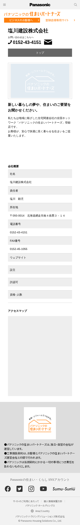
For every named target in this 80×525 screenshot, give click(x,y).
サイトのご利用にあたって (26, 501)
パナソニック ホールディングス (40, 505)
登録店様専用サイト (57, 20)
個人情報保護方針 (53, 501)
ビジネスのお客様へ (21, 20)
